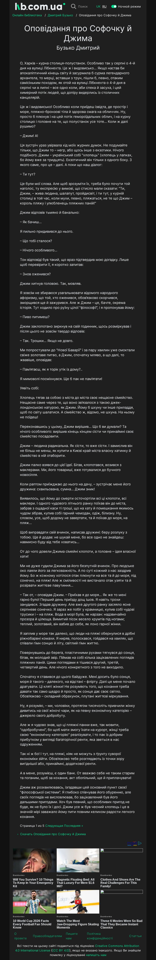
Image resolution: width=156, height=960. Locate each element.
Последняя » (73, 826)
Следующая (54, 826)
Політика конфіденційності (100, 936)
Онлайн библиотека (27, 15)
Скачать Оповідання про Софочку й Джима (53, 834)
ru (104, 6)
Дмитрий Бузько (60, 15)
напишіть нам (96, 955)
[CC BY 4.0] (60, 950)
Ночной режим (129, 6)
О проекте (20, 936)
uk (98, 6)
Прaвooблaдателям (47, 936)
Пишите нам (72, 936)
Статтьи (135, 936)
